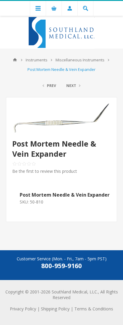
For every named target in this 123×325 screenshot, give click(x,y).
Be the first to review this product (44, 171)
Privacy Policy (23, 309)
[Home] (15, 60)
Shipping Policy (55, 309)
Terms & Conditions (93, 309)
